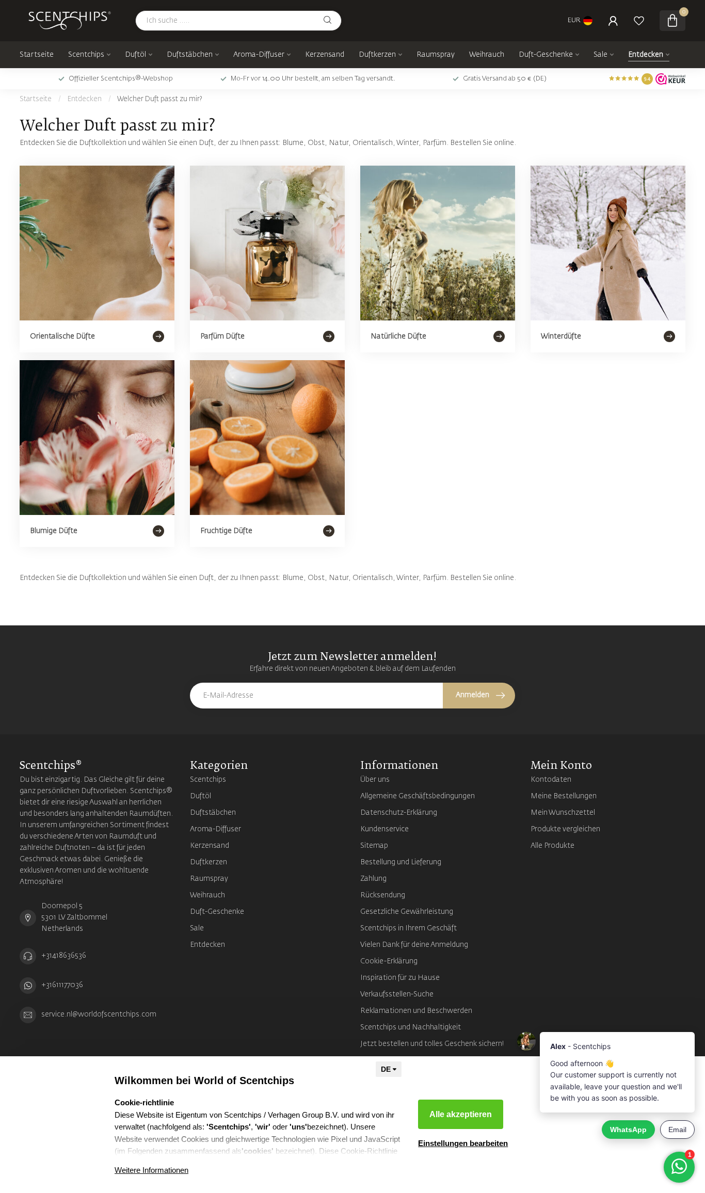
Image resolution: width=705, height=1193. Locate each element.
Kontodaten (551, 779)
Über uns (375, 779)
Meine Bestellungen (564, 796)
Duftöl (135, 54)
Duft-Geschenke (546, 54)
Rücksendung (382, 895)
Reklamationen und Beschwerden (416, 1010)
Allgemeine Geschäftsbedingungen (417, 796)
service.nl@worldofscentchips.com (98, 1014)
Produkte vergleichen (565, 829)
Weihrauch (486, 54)
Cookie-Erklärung (389, 961)
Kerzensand (324, 54)
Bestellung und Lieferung (400, 862)
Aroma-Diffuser (258, 54)
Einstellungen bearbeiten (463, 1143)
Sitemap (374, 845)
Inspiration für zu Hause (400, 977)
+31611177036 (62, 985)
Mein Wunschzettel (563, 812)
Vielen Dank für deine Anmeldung (414, 944)
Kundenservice (384, 829)
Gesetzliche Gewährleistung (406, 911)
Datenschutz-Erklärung (398, 812)
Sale (600, 54)
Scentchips (86, 54)
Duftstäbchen (190, 54)
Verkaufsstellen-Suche (397, 994)
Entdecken (645, 54)
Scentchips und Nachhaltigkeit (410, 1027)
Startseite (37, 54)
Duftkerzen (377, 54)
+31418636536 (63, 955)
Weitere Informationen (151, 1170)
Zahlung (373, 878)
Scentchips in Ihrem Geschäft (408, 928)
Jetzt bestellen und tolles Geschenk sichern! (432, 1043)
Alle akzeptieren (460, 1114)
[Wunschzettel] (639, 20)
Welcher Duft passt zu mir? (159, 99)
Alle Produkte (552, 845)
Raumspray (435, 54)
